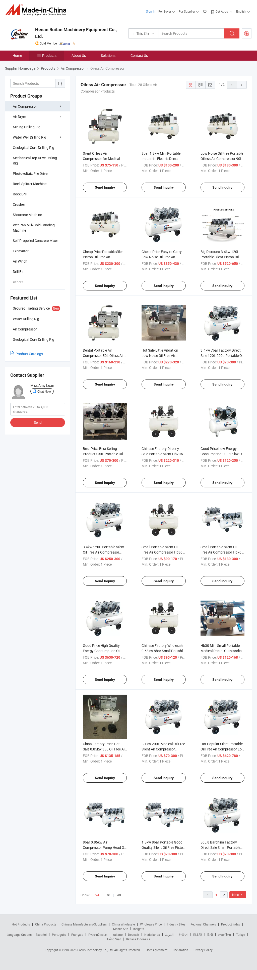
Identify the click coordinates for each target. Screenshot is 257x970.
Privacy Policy (203, 950)
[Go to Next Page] (241, 85)
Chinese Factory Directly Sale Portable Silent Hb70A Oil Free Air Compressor (162, 453)
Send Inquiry (105, 187)
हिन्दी (210, 935)
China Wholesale (123, 924)
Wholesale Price (151, 924)
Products (49, 55)
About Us (79, 55)
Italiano (117, 935)
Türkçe (240, 935)
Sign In (150, 11)
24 (97, 895)
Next (235, 894)
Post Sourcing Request (246, 33)
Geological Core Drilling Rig (33, 147)
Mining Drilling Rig (26, 126)
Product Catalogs (29, 353)
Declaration (180, 950)
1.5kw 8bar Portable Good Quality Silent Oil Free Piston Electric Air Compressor (163, 847)
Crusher (19, 204)
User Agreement (156, 950)
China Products (45, 924)
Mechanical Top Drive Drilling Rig (35, 160)
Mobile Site (120, 929)
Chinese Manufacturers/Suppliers (84, 924)
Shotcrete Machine (27, 214)
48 (119, 895)
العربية (169, 935)
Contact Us (139, 55)
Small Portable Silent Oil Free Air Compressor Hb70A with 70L (222, 552)
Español (41, 935)
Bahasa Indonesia (138, 939)
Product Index (230, 924)
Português (59, 935)
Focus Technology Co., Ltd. (95, 950)
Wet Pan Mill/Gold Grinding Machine (34, 228)
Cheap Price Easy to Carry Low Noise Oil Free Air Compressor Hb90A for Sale (163, 257)
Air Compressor (25, 106)
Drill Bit (18, 271)
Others (18, 281)
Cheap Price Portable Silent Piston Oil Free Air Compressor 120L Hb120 (104, 257)
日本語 (197, 935)
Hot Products (21, 924)
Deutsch (133, 935)
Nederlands (152, 935)
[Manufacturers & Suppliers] (37, 10)
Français (77, 935)
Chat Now (44, 391)
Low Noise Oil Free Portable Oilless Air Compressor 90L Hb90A (222, 158)
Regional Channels (203, 924)
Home (17, 55)
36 (108, 895)
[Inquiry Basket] (205, 11)
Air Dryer (19, 116)
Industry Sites (176, 924)
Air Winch (20, 261)
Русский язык (97, 935)
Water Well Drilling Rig (29, 137)
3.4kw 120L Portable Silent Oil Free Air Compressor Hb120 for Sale (103, 552)
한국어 (183, 935)
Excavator (21, 250)
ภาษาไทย (224, 935)
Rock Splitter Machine (29, 183)
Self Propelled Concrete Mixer (35, 240)
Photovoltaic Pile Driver (31, 173)
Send (38, 422)
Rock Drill (20, 194)
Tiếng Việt (114, 939)
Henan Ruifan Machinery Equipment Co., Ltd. (76, 33)
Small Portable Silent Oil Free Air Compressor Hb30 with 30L (162, 552)
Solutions (108, 55)
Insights (138, 929)
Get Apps (222, 11)
